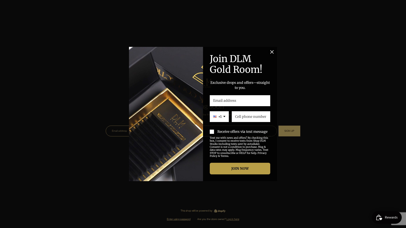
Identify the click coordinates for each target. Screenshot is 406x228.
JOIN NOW (240, 168)
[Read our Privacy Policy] (269, 138)
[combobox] (219, 116)
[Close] (272, 52)
